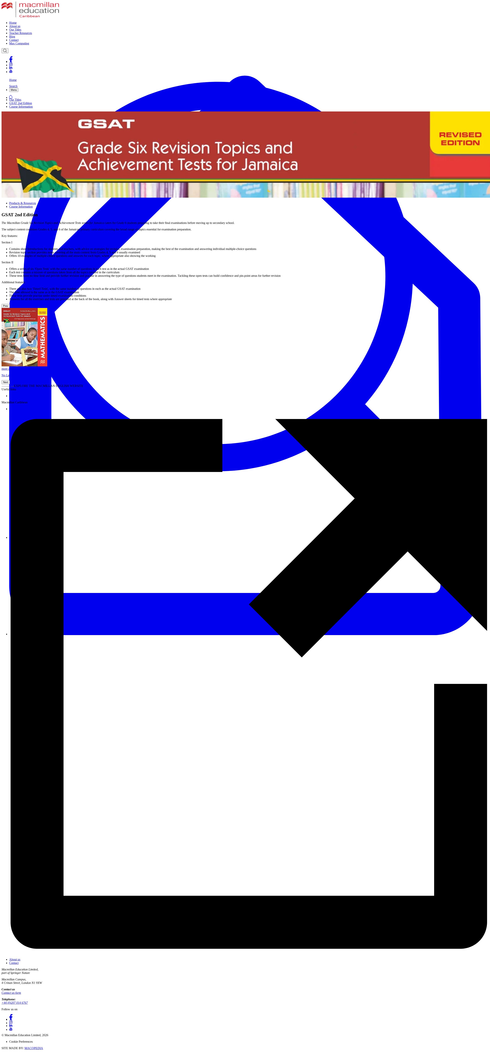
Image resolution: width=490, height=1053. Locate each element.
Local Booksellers (20, 395)
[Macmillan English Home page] (30, 16)
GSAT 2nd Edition (20, 103)
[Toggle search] (5, 50)
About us (14, 26)
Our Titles (15, 29)
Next (5, 382)
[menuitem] (248, 23)
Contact (14, 40)
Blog (12, 36)
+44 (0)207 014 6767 (15, 1002)
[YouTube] (248, 71)
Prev (5, 306)
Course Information (21, 106)
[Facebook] (248, 58)
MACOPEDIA (33, 1048)
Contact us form (11, 992)
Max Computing (19, 43)
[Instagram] (248, 64)
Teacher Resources (20, 33)
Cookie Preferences (21, 1041)
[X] (248, 61)
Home (13, 22)
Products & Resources (22, 203)
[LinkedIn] (248, 67)
